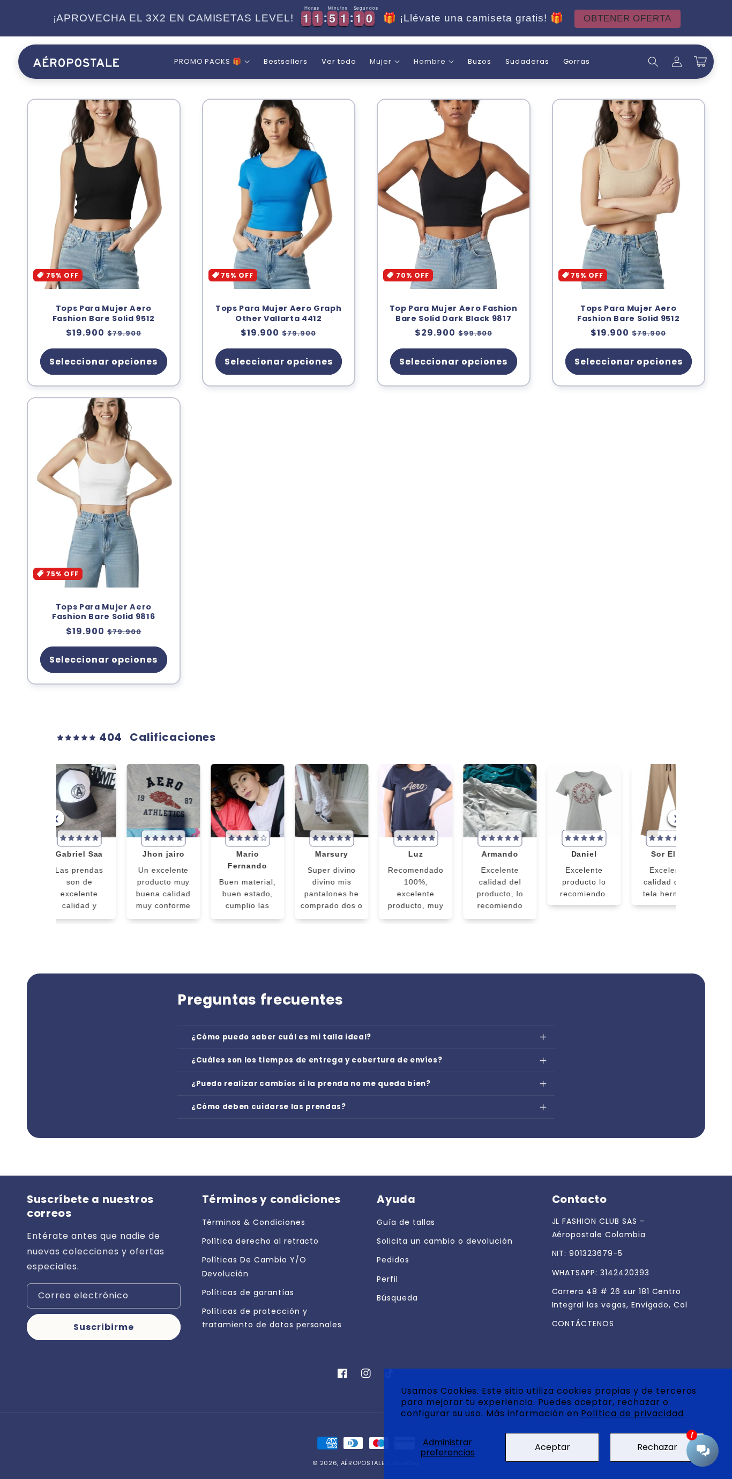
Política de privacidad (632, 1413)
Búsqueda (397, 1297)
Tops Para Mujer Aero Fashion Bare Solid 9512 (104, 313)
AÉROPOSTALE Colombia (380, 1463)
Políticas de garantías (248, 1292)
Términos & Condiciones (253, 1222)
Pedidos (393, 1259)
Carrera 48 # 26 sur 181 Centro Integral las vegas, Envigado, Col (620, 1298)
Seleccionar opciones (103, 361)
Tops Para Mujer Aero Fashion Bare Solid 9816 (103, 612)
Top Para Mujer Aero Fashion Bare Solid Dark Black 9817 (454, 313)
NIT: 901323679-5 (587, 1253)
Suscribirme (103, 1327)
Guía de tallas (406, 1222)
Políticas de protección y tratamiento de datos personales (272, 1318)
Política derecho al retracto (260, 1241)
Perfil (387, 1279)
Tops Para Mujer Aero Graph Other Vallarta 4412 (278, 313)
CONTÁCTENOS (583, 1323)
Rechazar (657, 1447)
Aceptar (552, 1447)
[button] (212, 62)
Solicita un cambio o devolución (445, 1241)
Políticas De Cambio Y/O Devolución (254, 1266)
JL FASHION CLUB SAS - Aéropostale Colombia (599, 1228)
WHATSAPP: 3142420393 (600, 1272)
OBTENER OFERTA (603, 18)
